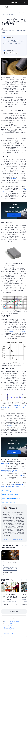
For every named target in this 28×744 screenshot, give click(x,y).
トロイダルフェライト (15, 178)
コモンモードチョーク (9, 630)
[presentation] (25, 580)
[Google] (14, 53)
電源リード (10, 425)
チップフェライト (8, 625)
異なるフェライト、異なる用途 (11, 621)
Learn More (14, 215)
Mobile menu (2, 2)
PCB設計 (6, 7)
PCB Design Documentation (9, 502)
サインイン (23, 2)
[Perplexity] (7, 53)
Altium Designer (5, 463)
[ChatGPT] (4, 53)
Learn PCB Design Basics (8, 491)
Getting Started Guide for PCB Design (12, 498)
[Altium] (14, 2)
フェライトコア (8, 623)
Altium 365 (22, 475)
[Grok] (17, 53)
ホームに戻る (15, 611)
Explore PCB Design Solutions (10, 494)
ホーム (2, 12)
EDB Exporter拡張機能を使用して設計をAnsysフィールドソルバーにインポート (13, 470)
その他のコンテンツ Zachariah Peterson (12, 539)
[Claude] (11, 53)
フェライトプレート (9, 627)
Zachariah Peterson (8, 29)
